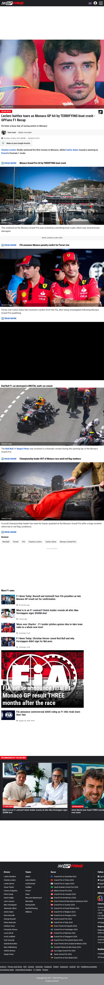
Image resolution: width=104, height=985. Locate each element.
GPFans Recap (6, 111)
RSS (25, 967)
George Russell (9, 919)
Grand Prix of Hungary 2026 (65, 915)
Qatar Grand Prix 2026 (63, 954)
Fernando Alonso (10, 929)
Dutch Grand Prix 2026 (63, 919)
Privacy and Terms (15, 967)
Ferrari (4, 153)
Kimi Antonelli (9, 915)
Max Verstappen (10, 905)
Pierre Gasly (8, 894)
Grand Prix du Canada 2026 (65, 894)
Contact (31, 967)
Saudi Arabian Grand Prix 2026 (66, 887)
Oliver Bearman (10, 922)
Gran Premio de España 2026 (65, 926)
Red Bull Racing (31, 908)
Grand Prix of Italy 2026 (63, 922)
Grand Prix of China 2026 (64, 880)
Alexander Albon (10, 908)
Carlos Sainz (72, 150)
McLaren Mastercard (33, 898)
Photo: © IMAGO (7, 107)
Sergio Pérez (9, 954)
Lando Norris (9, 884)
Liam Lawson (9, 901)
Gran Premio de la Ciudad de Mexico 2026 (70, 944)
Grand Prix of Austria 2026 (64, 905)
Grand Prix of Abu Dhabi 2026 (65, 958)
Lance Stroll (8, 933)
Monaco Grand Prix (68, 542)
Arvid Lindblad (9, 937)
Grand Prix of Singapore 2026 (65, 937)
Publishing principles (89, 967)
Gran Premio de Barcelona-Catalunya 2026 (71, 901)
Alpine (27, 877)
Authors (3, 967)
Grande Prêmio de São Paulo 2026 (67, 947)
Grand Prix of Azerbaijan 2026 (66, 929)
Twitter (56, 967)
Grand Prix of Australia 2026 (65, 877)
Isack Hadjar (9, 898)
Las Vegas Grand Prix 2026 (64, 951)
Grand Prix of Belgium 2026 (65, 912)
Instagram (64, 967)
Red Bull (9, 448)
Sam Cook (12, 132)
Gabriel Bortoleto (10, 944)
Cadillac (28, 887)
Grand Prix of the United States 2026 (68, 940)
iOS (78, 967)
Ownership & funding (23, 970)
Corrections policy (7, 970)
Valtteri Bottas (9, 951)
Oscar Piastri (9, 887)
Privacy (45, 970)
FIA (23, 542)
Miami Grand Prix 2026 (63, 891)
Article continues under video (52, 238)
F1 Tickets (37, 970)
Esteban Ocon (9, 926)
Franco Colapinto (10, 891)
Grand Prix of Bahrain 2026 (64, 933)
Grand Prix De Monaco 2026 (65, 898)
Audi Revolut (30, 884)
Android (72, 967)
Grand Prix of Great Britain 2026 (66, 908)
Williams (28, 912)
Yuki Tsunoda (9, 940)
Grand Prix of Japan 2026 (64, 884)
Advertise (39, 967)
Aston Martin (30, 880)
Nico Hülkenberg (10, 947)
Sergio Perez (23, 448)
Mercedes (29, 901)
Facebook (48, 967)
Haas (27, 894)
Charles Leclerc (8, 150)
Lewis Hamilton (10, 877)
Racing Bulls (30, 905)
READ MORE (10, 163)
